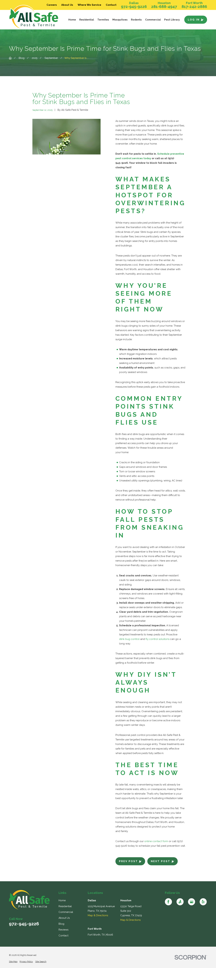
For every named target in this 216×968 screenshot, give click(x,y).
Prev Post (128, 861)
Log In (194, 19)
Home (62, 900)
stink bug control (129, 639)
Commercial (66, 912)
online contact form (156, 841)
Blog (61, 923)
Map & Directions (98, 915)
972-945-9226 (134, 7)
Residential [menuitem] (86, 19)
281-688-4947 (164, 7)
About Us (67, 4)
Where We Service (89, 4)
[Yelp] (203, 901)
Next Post (160, 861)
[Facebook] (168, 901)
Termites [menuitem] (103, 19)
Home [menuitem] (72, 19)
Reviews (63, 929)
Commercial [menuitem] (153, 19)
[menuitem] (13, 962)
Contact (111, 4)
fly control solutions (157, 639)
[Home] (35, 17)
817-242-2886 (194, 7)
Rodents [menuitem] (136, 19)
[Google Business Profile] (191, 901)
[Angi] (180, 901)
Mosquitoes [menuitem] (120, 19)
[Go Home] (10, 58)
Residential (65, 906)
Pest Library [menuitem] (172, 19)
